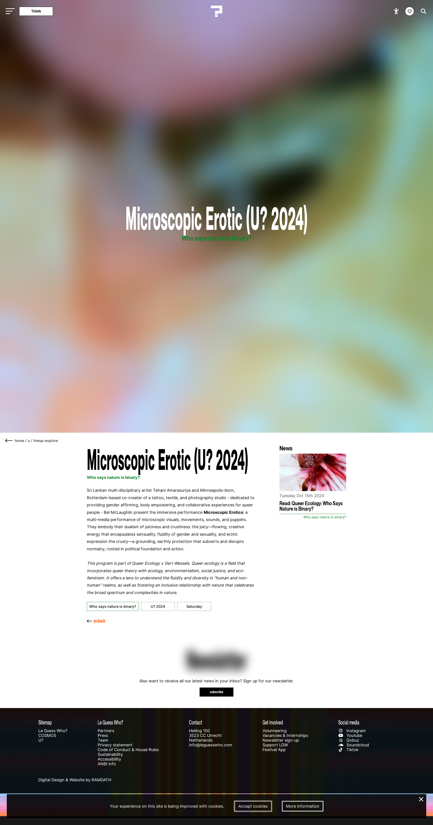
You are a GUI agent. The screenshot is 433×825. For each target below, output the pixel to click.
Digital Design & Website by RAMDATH (74, 779)
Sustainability (110, 754)
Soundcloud (357, 745)
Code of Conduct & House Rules (128, 749)
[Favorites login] (409, 11)
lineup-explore (45, 440)
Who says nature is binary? (112, 606)
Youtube (353, 735)
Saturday (194, 606)
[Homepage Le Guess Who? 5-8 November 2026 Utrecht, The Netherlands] (216, 11)
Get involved (273, 722)
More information (302, 806)
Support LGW (275, 745)
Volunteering (275, 730)
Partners (106, 730)
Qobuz (352, 740)
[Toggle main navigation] (9, 11)
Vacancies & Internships (285, 735)
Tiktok (352, 749)
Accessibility (109, 759)
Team (103, 740)
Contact (195, 722)
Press (103, 735)
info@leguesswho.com (210, 745)
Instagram (355, 730)
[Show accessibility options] (397, 11)
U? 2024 (158, 606)
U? (40, 740)
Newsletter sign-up (281, 740)
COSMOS (47, 735)
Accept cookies (253, 806)
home (19, 440)
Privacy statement (115, 745)
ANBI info (107, 763)
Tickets (36, 11)
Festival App (274, 749)
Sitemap (45, 722)
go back (99, 620)
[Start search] (422, 11)
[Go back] (9, 440)
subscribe (216, 692)
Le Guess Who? (52, 730)
